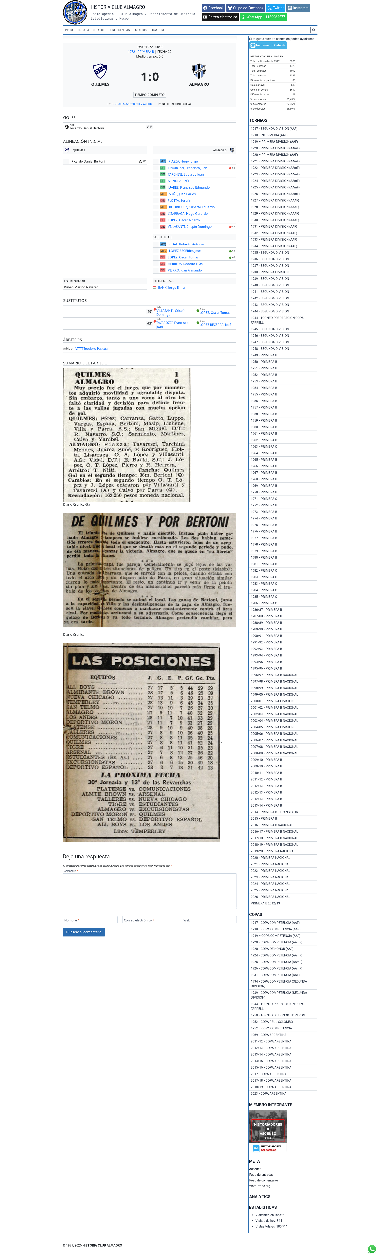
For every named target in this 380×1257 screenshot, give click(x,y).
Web (186, 920)
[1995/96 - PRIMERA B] (283, 668)
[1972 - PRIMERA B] (283, 505)
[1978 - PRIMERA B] (283, 544)
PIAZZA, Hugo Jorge (183, 161)
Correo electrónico (139, 920)
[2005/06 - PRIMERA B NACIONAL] (283, 734)
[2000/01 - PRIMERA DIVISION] (283, 701)
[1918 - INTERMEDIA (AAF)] (283, 135)
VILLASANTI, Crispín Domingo (190, 226)
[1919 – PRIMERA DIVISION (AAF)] (283, 142)
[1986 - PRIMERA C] (283, 603)
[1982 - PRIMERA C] (283, 570)
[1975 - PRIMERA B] (283, 525)
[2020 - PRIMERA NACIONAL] (283, 858)
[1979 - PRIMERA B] (283, 551)
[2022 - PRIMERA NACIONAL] (283, 871)
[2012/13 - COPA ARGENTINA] (283, 1048)
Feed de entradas (261, 1175)
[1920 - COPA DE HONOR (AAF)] (283, 949)
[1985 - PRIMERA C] (283, 597)
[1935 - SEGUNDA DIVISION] (283, 253)
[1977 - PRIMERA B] (283, 538)
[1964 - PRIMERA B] (283, 453)
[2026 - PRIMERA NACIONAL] (283, 897)
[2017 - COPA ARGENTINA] (283, 1074)
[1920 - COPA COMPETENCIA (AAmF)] (283, 942)
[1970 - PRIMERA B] (283, 492)
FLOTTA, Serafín (179, 200)
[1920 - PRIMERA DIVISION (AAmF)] (283, 148)
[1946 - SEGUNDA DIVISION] (283, 336)
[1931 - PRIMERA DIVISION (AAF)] (283, 226)
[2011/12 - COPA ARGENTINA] (283, 1041)
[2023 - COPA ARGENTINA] (283, 1094)
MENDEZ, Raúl (178, 181)
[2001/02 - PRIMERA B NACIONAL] (283, 708)
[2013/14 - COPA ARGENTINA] (283, 1054)
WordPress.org (259, 1186)
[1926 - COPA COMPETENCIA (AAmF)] (283, 968)
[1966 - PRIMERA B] (283, 466)
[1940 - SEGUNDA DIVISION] (283, 285)
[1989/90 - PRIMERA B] (283, 629)
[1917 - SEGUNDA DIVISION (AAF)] (283, 129)
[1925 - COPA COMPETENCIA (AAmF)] (283, 962)
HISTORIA (83, 30)
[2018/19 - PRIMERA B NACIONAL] (283, 845)
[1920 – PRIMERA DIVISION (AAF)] (283, 155)
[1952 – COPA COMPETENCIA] (283, 1028)
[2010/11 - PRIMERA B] (283, 773)
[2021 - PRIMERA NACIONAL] (283, 864)
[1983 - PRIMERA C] (283, 577)
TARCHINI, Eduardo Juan (186, 174)
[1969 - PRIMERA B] (283, 486)
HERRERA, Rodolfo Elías (185, 264)
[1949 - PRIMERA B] (283, 355)
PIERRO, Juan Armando (185, 270)
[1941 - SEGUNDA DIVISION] (283, 292)
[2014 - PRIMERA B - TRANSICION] (283, 812)
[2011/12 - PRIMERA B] (283, 779)
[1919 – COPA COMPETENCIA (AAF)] (283, 936)
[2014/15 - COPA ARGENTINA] (283, 1061)
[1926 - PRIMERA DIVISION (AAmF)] (283, 194)
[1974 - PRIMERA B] (283, 518)
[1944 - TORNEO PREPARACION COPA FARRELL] (283, 320)
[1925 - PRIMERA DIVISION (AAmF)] (283, 187)
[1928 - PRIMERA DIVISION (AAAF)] (283, 207)
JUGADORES (158, 30)
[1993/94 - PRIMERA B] (283, 655)
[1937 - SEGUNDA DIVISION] (283, 266)
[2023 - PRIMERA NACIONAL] (283, 877)
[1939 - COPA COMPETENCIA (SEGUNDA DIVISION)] (283, 995)
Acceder (255, 1169)
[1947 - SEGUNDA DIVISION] (283, 342)
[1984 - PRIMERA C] (283, 590)
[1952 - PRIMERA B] (283, 375)
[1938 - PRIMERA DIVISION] (283, 272)
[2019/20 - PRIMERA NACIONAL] (283, 851)
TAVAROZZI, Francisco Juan (187, 168)
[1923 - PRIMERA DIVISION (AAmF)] (283, 174)
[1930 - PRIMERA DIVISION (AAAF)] (283, 220)
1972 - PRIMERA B (141, 51)
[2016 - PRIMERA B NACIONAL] (283, 825)
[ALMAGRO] (199, 76)
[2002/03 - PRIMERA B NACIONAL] (283, 714)
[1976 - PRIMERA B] (283, 531)
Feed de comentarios (264, 1180)
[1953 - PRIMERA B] (283, 381)
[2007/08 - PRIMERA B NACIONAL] (283, 747)
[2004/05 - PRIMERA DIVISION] (283, 727)
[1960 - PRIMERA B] (283, 427)
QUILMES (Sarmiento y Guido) (132, 104)
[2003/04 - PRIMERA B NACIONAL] (283, 721)
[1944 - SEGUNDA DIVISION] (283, 311)
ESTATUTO (99, 30)
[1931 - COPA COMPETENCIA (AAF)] (283, 975)
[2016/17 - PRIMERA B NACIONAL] (283, 832)
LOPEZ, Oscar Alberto (184, 220)
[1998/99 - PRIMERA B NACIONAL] (283, 688)
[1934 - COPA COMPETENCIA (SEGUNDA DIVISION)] (283, 983)
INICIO (69, 30)
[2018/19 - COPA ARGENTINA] (283, 1087)
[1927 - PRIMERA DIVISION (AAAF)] (283, 200)
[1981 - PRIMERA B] (283, 564)
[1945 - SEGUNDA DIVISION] (283, 329)
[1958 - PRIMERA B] (283, 414)
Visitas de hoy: (266, 1221)
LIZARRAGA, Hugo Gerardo (188, 213)
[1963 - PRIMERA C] (283, 447)
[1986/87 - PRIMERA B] (283, 610)
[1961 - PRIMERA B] (283, 433)
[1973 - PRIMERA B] (283, 512)
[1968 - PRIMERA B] (283, 479)
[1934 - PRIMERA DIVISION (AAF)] (283, 246)
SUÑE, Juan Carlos (182, 194)
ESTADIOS (140, 30)
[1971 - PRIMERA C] (283, 499)
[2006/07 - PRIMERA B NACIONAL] (283, 740)
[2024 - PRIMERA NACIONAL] (283, 884)
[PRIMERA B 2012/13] (283, 903)
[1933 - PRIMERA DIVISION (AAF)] (283, 239)
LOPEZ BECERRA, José (185, 251)
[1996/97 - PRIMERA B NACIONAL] (283, 675)
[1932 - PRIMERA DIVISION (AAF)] (283, 233)
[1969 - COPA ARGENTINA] (283, 1035)
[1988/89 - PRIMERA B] (283, 623)
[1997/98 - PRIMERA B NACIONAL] (283, 681)
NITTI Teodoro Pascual (91, 348)
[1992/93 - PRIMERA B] (283, 649)
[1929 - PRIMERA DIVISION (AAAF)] (283, 213)
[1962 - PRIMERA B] (283, 440)
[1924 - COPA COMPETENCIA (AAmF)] (283, 955)
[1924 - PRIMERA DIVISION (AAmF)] (283, 181)
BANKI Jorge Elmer (172, 287)
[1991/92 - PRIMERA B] (283, 642)
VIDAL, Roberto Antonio (186, 244)
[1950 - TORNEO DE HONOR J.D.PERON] (283, 1015)
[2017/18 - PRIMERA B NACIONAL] (283, 838)
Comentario (70, 870)
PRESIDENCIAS (120, 30)
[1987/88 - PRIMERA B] (283, 616)
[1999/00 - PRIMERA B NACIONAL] (283, 694)
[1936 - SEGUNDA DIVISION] (283, 259)
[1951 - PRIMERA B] (283, 368)
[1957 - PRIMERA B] (283, 407)
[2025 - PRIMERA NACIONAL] (283, 890)
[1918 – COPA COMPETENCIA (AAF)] (283, 929)
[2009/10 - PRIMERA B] (283, 760)
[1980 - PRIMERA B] (283, 557)
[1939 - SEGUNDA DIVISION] (283, 279)
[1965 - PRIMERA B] (283, 460)
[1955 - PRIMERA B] (283, 394)
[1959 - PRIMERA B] (283, 420)
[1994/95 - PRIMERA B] (283, 662)
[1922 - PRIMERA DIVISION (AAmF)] (283, 168)
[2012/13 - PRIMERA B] (283, 786)
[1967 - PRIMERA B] (283, 473)
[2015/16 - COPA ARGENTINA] (283, 1067)
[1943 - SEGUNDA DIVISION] (283, 305)
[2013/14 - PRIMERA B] (283, 805)
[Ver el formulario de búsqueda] (313, 30)
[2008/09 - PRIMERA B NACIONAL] (283, 753)
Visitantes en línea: (269, 1215)
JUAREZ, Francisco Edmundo (189, 187)
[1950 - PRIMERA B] (283, 362)
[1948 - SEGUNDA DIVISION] (283, 349)
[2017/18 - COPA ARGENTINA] (283, 1080)
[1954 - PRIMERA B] (283, 388)
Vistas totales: (266, 1226)
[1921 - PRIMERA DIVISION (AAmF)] (283, 161)
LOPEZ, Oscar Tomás (183, 257)
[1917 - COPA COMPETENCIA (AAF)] (283, 923)
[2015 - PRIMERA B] (283, 818)
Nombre (71, 920)
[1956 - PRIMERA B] (283, 401)
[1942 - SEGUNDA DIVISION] (283, 298)
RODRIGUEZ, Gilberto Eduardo (192, 207)
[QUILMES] (100, 76)
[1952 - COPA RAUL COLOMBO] (283, 1022)
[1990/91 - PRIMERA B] (283, 636)
